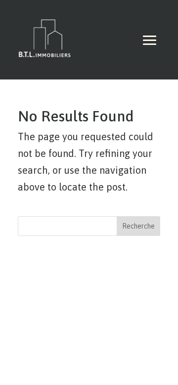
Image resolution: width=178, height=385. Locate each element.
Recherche (138, 226)
